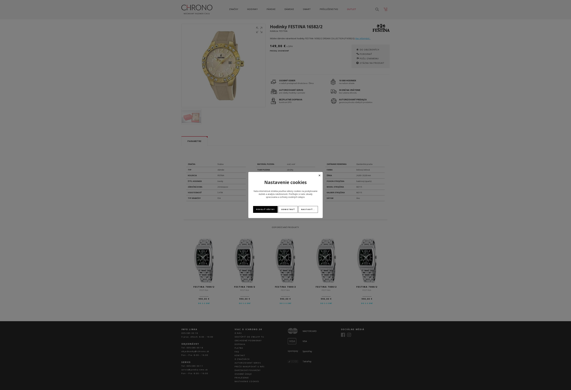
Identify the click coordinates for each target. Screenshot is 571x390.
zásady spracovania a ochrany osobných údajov (289, 195)
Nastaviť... (308, 209)
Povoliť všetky (265, 209)
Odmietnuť (288, 209)
